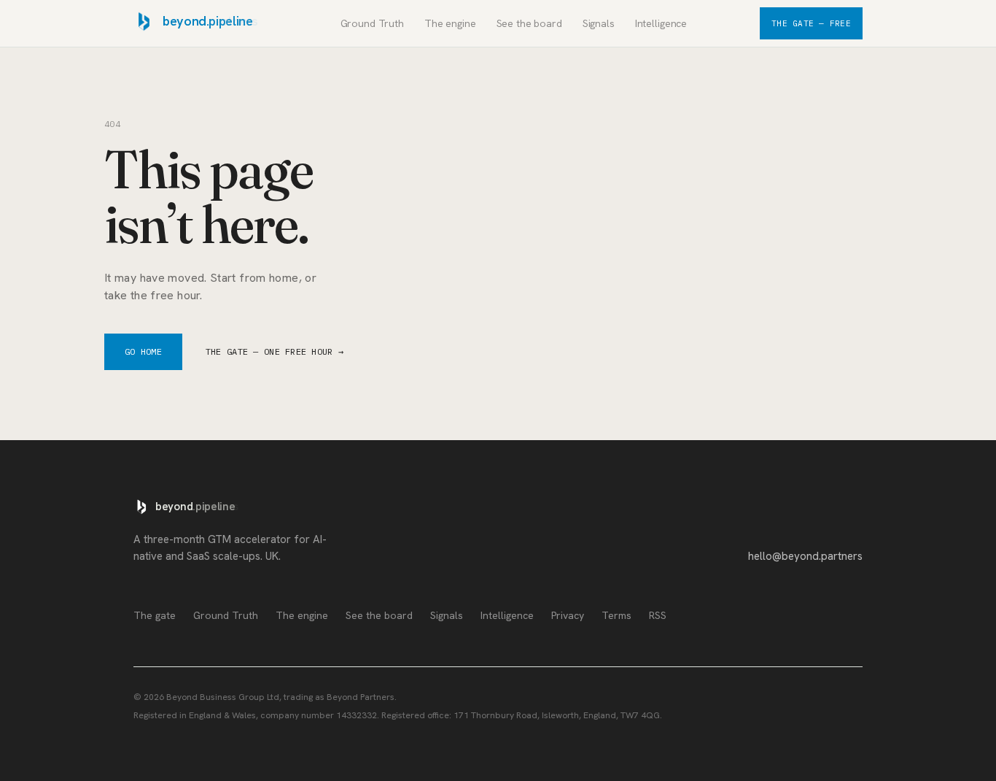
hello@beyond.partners (805, 556)
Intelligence (661, 23)
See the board (529, 23)
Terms (616, 615)
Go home (143, 351)
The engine (450, 23)
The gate (154, 615)
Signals (599, 23)
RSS (657, 615)
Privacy (567, 615)
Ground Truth (372, 23)
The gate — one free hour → (274, 351)
